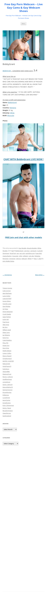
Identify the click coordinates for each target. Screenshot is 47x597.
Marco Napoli (7, 356)
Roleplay (37, 256)
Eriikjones (6, 395)
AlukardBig (6, 372)
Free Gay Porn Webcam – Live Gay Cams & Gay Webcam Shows (23, 8)
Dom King (6, 348)
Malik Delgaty (7, 351)
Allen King (6, 325)
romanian (12, 259)
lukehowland (7, 416)
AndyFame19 (7, 366)
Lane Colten (6, 296)
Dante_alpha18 (7, 385)
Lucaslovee (6, 398)
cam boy (27, 251)
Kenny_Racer (7, 408)
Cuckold (39, 251)
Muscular (10, 115)
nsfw (20, 256)
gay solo (22, 253)
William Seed (7, 330)
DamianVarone (7, 390)
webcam (24, 259)
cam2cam (33, 251)
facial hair (13, 253)
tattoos (18, 259)
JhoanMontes (7, 392)
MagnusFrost (7, 374)
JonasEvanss (7, 403)
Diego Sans (6, 332)
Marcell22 (39, 275)
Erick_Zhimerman (8, 405)
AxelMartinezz (7, 379)
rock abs (31, 256)
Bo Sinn (5, 327)
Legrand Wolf (7, 299)
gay (18, 253)
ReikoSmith (6, 364)
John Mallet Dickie (8, 261)
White (12, 113)
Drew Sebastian (8, 312)
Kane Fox (6, 338)
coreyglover (6, 382)
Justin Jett (6, 319)
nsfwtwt (25, 256)
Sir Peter (5, 309)
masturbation (7, 256)
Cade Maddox (7, 340)
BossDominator (8, 411)
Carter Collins (7, 353)
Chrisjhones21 (7, 358)
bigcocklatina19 (8, 387)
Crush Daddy (7, 314)
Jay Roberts (6, 335)
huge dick (38, 253)
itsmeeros (7, 275)
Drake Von (6, 345)
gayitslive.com (30, 253)
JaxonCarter (6, 400)
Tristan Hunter (7, 288)
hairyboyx (6, 369)
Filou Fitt (5, 343)
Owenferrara (7, 413)
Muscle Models (32, 248)
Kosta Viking (7, 301)
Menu (23, 23)
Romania (13, 108)
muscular (15, 256)
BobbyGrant (7, 71)
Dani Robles (6, 306)
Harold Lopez (7, 304)
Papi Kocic (6, 322)
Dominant (6, 253)
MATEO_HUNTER (8, 361)
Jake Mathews (7, 293)
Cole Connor (7, 291)
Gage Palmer (7, 317)
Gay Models (22, 248)
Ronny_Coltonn (8, 377)
